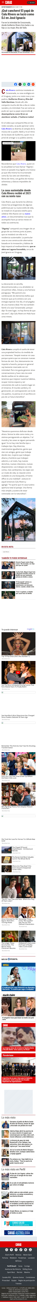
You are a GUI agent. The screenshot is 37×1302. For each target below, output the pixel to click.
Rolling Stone (27, 1269)
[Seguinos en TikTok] (20, 1249)
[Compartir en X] (20, 84)
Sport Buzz (11, 1272)
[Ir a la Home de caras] (8, 3)
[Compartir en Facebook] (15, 84)
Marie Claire (27, 1255)
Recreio (19, 1272)
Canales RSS (6, 1277)
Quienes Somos (18, 1277)
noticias (18, 965)
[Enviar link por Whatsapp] (24, 84)
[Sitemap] (30, 1249)
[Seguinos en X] (16, 1249)
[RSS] (25, 1249)
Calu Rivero (7, 128)
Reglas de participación (26, 1280)
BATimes (18, 1261)
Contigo (27, 1266)
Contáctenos (30, 1277)
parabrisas (18, 1055)
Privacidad (6, 1280)
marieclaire (18, 995)
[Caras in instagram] (6, 1249)
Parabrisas (22, 1258)
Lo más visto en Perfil (13, 1169)
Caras (20, 1266)
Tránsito (19, 1283)
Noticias (18, 1255)
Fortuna (5, 1258)
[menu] (3, 2)
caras (18, 1025)
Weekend (13, 1258)
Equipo (14, 1280)
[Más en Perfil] (13, 959)
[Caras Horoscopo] (18, 1234)
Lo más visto (9, 1117)
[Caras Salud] (18, 1225)
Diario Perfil (9, 1255)
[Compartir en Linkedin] (28, 84)
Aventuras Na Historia (13, 1269)
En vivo (32, 2)
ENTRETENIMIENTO (7, 7)
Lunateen (31, 1258)
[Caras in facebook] (11, 1249)
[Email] (33, 84)
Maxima (27, 1272)
